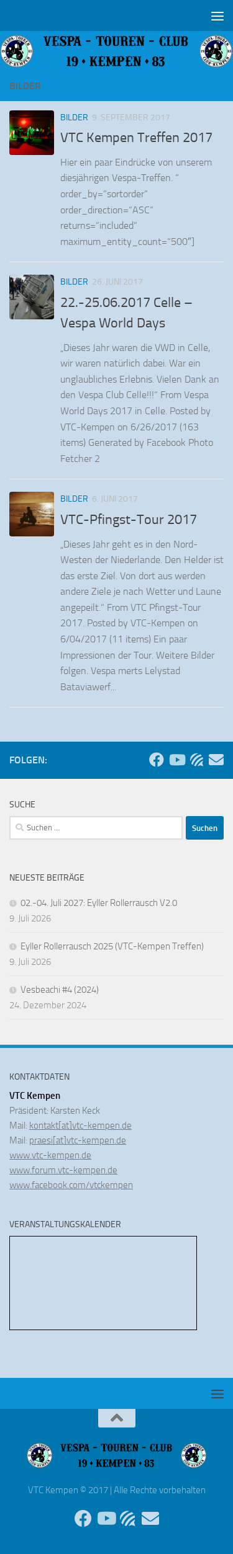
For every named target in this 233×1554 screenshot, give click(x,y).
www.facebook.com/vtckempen (71, 1185)
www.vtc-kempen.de (50, 1155)
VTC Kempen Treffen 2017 (136, 138)
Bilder (74, 117)
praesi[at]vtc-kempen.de (77, 1140)
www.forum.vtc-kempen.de (63, 1170)
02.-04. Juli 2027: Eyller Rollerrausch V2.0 (99, 902)
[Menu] (217, 15)
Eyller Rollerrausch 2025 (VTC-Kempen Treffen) (112, 946)
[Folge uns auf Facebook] (156, 759)
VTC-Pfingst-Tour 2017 (128, 520)
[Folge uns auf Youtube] (176, 759)
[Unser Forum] (196, 759)
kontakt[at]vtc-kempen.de (80, 1125)
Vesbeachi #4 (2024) (60, 989)
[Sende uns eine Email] (216, 759)
